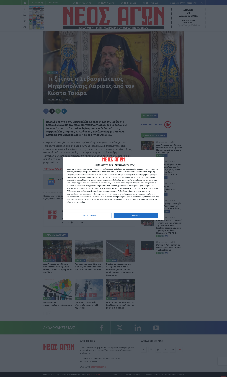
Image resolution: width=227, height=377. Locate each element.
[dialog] (113, 188)
